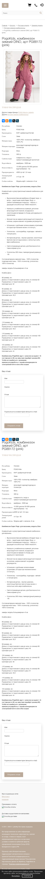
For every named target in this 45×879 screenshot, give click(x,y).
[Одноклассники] (6, 120)
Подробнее (16, 876)
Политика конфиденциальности (19, 864)
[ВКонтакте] (3, 120)
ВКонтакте (5, 796)
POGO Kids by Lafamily (26, 112)
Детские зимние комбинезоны (17, 114)
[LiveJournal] (17, 120)
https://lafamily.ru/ (19, 6)
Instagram (5, 799)
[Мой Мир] (10, 120)
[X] (13, 120)
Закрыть (27, 876)
